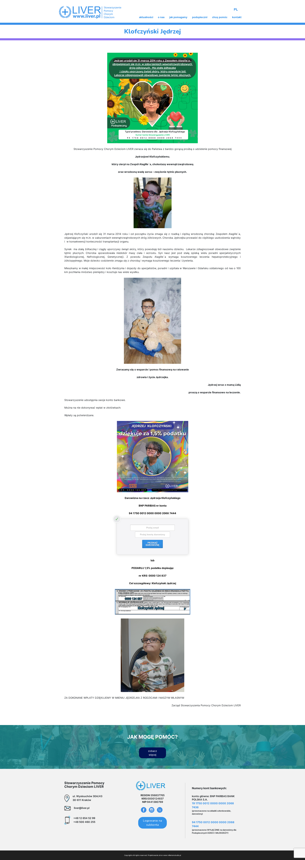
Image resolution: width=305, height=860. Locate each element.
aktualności (146, 17)
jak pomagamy (178, 17)
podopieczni (199, 17)
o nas (161, 17)
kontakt (236, 17)
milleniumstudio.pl (174, 855)
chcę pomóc (219, 17)
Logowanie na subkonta (152, 823)
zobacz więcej (152, 752)
